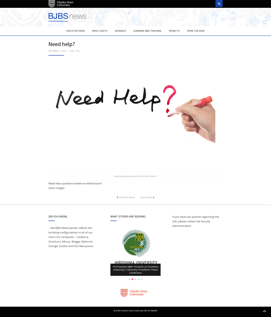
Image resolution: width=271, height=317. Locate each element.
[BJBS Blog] (68, 22)
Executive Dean (75, 30)
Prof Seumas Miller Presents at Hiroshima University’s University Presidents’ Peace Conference (135, 269)
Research (120, 30)
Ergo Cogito (99, 30)
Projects (174, 30)
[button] (131, 115)
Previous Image (127, 197)
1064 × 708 (74, 51)
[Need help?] (131, 115)
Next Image (146, 197)
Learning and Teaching (147, 30)
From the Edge (196, 30)
